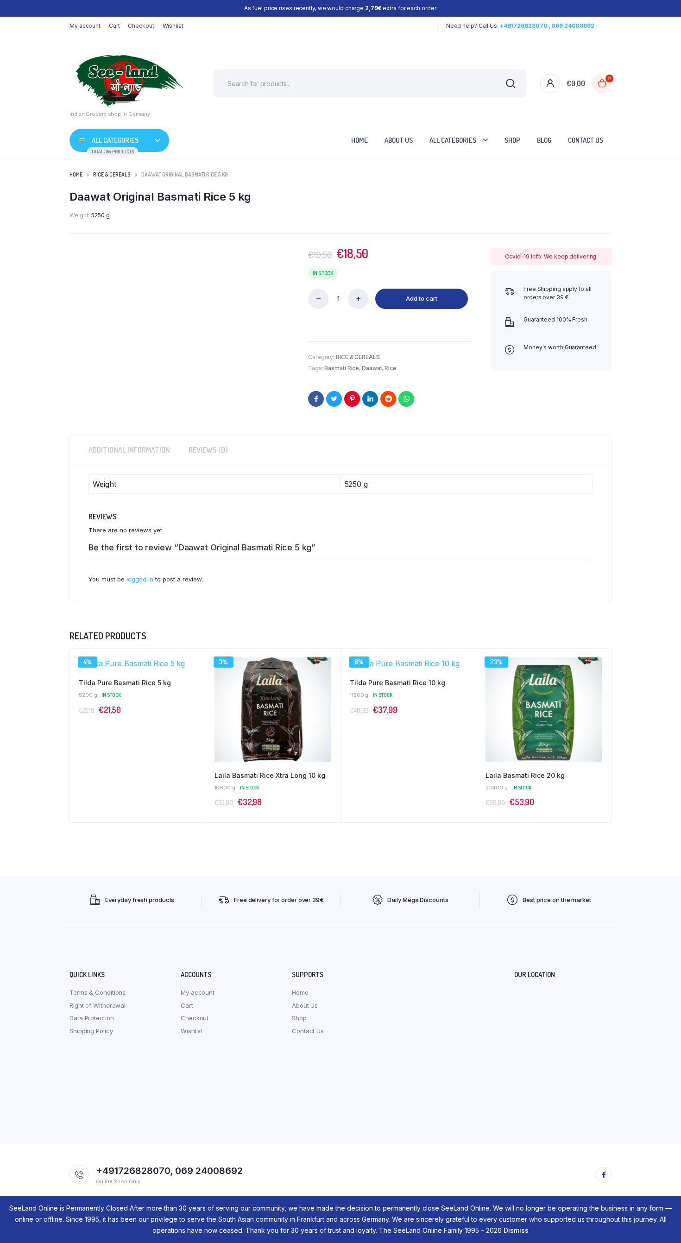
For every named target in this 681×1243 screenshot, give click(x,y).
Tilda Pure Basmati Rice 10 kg (397, 683)
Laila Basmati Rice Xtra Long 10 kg (269, 775)
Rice (391, 368)
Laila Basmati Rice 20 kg (525, 775)
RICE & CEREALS (112, 174)
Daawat (372, 368)
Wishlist (173, 25)
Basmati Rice (341, 368)
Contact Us (585, 140)
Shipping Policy (91, 1031)
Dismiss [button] (516, 1230)
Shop (512, 140)
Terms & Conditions (97, 992)
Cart (114, 25)
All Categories (452, 140)
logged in (139, 579)
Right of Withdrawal (97, 1005)
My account (85, 25)
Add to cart (421, 298)
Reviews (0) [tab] (208, 449)
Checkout (141, 25)
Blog (544, 140)
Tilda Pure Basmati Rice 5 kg (125, 683)
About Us (399, 140)
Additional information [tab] (129, 449)
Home (359, 140)
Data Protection (91, 1018)
